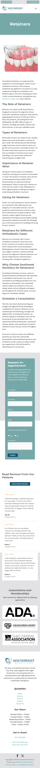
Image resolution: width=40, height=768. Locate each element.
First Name (15, 390)
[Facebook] (17, 755)
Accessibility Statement (25, 765)
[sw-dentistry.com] (13, 8)
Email (13, 420)
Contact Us (20, 704)
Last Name (15, 399)
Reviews (20, 701)
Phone (10, 410)
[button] (6, 2)
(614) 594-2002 (20, 737)
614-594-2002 (22, 380)
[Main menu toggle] (36, 9)
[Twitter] (22, 755)
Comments (11, 440)
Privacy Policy (11, 765)
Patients (20, 699)
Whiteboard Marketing (24, 762)
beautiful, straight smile (11, 99)
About (20, 694)
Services (20, 696)
